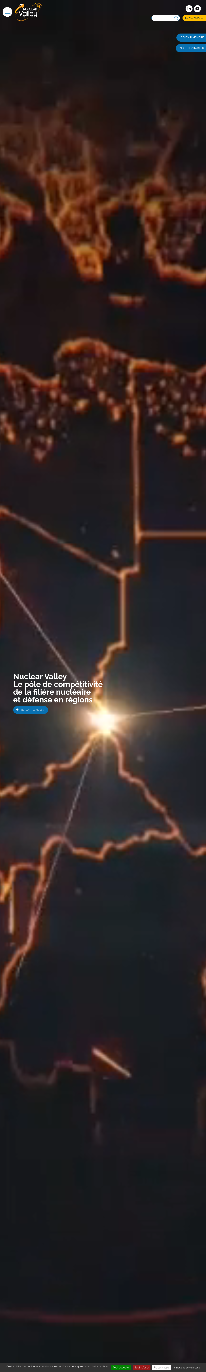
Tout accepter (121, 1367)
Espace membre (194, 18)
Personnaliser (162, 1367)
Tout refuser (142, 1367)
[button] (7, 12)
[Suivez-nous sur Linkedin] (189, 8)
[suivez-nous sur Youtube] (197, 8)
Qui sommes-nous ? (32, 710)
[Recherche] (176, 18)
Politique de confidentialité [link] (186, 1367)
